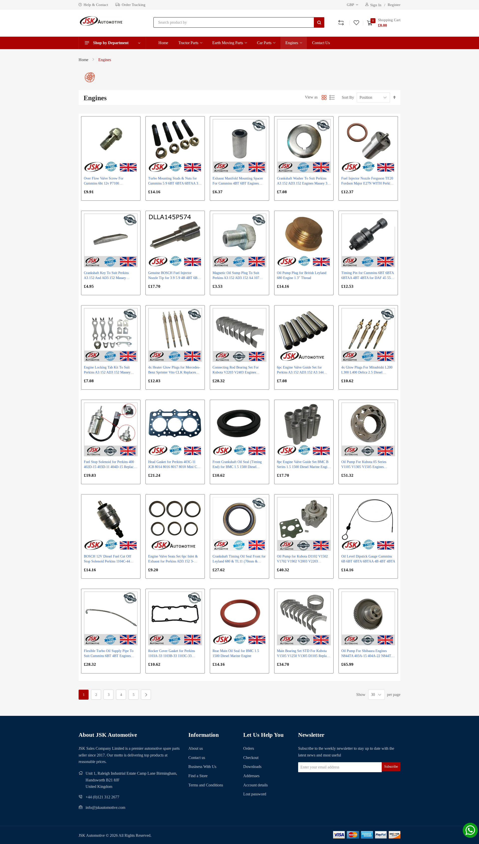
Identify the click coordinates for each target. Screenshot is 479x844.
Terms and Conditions (205, 785)
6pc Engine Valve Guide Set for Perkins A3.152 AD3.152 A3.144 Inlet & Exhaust (300, 370)
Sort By (348, 97)
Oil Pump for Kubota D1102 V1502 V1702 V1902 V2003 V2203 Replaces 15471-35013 (302, 559)
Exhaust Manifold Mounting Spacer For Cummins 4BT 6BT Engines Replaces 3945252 (238, 181)
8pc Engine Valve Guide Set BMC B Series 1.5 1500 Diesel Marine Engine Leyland (304, 464)
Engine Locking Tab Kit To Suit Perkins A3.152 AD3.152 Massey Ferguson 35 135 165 (107, 370)
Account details (255, 785)
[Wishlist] (356, 22)
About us (195, 748)
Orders (248, 748)
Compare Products (341, 22)
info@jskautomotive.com (105, 807)
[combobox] (238, 22)
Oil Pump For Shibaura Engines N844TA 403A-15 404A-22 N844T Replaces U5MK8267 (366, 653)
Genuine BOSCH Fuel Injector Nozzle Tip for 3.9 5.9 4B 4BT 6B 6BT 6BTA (172, 276)
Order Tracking (133, 5)
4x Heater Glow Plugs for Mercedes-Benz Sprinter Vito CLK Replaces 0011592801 (174, 370)
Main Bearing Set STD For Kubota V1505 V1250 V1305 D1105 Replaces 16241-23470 (304, 653)
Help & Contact (96, 5)
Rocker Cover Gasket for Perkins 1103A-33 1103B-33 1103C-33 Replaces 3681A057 (171, 653)
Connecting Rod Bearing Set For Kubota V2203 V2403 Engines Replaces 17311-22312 (236, 370)
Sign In (375, 5)
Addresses (251, 776)
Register (394, 5)
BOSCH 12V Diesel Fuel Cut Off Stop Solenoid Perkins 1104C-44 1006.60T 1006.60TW (107, 559)
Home (83, 60)
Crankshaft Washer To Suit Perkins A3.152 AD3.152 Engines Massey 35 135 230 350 (303, 181)
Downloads (252, 766)
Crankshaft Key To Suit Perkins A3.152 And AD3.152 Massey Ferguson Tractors (106, 276)
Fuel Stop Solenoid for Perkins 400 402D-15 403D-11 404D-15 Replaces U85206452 (110, 464)
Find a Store (198, 776)
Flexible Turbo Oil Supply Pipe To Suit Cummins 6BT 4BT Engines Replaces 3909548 (108, 653)
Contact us (196, 757)
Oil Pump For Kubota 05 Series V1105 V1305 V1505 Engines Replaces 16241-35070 (363, 464)
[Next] (146, 695)
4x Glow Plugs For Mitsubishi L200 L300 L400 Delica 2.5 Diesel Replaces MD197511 (366, 370)
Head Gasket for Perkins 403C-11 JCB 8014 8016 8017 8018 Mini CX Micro (173, 464)
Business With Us (202, 766)
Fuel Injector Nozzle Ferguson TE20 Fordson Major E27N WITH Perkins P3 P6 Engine (367, 181)
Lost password (254, 794)
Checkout (250, 757)
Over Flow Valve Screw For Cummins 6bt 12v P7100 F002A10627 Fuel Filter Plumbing (108, 181)
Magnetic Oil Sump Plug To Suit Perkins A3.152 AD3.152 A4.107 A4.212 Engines (236, 276)
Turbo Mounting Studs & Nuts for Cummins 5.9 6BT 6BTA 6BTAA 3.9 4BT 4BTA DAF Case (174, 181)
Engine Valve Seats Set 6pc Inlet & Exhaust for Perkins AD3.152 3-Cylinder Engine (173, 559)
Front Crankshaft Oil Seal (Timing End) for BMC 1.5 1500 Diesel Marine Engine (237, 464)
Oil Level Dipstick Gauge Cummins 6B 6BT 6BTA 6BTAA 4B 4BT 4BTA (368, 559)
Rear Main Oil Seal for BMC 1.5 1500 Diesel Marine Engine (236, 653)
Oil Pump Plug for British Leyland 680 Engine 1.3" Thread (301, 275)
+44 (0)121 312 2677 (102, 797)
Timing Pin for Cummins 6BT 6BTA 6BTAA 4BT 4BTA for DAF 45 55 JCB (367, 276)
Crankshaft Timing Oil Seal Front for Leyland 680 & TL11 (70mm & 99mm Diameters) (239, 559)
